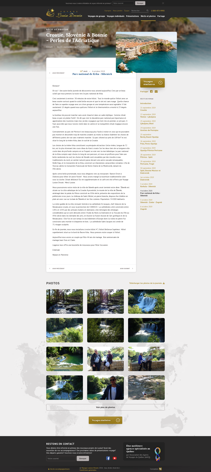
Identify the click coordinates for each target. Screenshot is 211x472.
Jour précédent (58, 73)
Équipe (126, 11)
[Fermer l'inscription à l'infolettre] (163, 3)
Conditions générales (88, 470)
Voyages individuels (115, 16)
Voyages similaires (149, 83)
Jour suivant (125, 73)
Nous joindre (117, 11)
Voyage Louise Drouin (90, 468)
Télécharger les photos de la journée (145, 283)
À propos (108, 11)
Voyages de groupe (96, 16)
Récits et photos (148, 16)
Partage (161, 16)
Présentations (132, 16)
